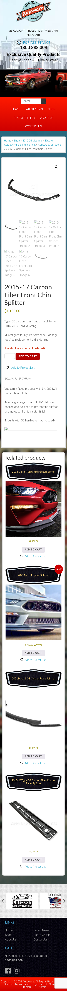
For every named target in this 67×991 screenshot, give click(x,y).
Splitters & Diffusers (49, 144)
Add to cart (27, 356)
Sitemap (26, 987)
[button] (56, 167)
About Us (46, 118)
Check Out (33, 35)
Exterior (49, 140)
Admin (42, 987)
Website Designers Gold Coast (37, 984)
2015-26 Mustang (33, 140)
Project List (35, 30)
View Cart (51, 30)
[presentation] (3, 901)
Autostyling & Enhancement (20, 144)
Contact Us (33, 126)
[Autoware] (33, 24)
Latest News (34, 109)
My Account (17, 30)
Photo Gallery (24, 118)
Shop (51, 109)
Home (16, 109)
